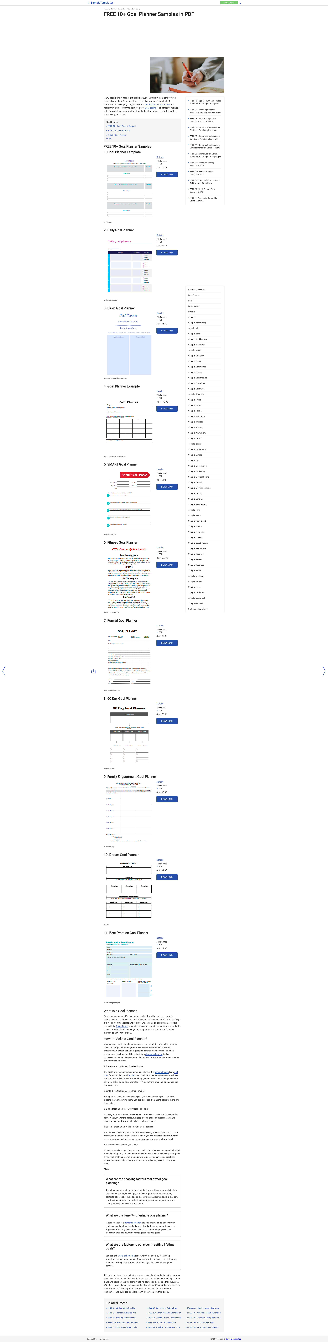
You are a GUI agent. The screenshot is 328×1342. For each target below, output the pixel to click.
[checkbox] (89, 2)
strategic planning (153, 1054)
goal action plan (127, 1256)
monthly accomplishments (157, 104)
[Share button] (93, 671)
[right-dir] (324, 671)
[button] (240, 2)
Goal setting (150, 108)
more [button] (108, 139)
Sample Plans (133, 9)
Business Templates (118, 9)
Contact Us (91, 1339)
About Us (104, 1339)
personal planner (132, 1223)
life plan (131, 1075)
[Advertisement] (164, 37)
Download (167, 174)
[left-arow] (4, 671)
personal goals (162, 1072)
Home (106, 9)
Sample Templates (233, 1339)
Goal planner (122, 1026)
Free (229, 3)
